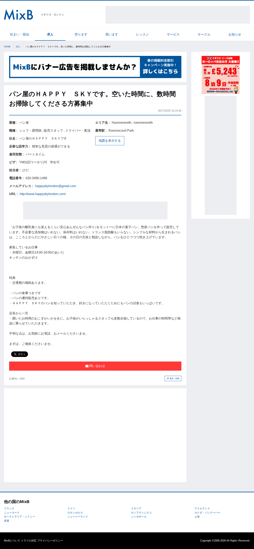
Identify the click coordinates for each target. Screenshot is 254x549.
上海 (197, 516)
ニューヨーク (11, 512)
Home (7, 46)
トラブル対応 (29, 540)
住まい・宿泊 (19, 34)
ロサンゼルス (75, 512)
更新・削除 (174, 378)
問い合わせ (97, 366)
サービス (173, 34)
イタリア (136, 508)
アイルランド (202, 508)
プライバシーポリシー (50, 540)
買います (111, 34)
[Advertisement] (178, 15)
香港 (6, 520)
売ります (81, 34)
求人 (50, 34)
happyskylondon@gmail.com (55, 186)
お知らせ (234, 34)
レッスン (142, 34)
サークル (204, 34)
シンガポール (138, 516)
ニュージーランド (77, 516)
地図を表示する (110, 140)
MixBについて (12, 540)
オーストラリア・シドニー (19, 516)
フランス (9, 508)
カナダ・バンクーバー (207, 512)
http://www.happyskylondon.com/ (43, 194)
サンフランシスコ (141, 512)
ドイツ (71, 508)
